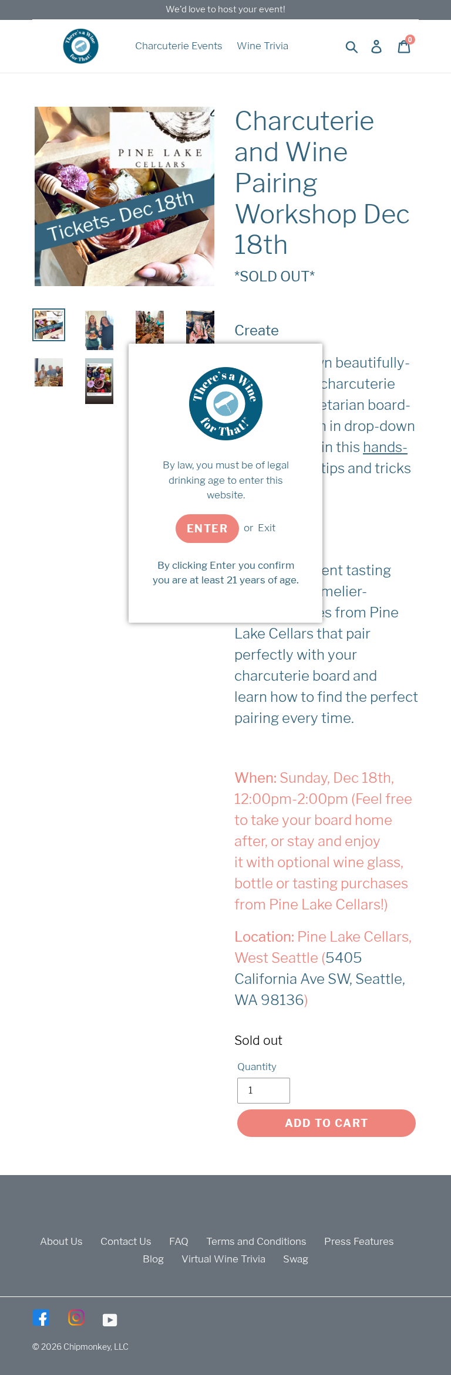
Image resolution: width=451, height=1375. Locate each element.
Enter (207, 528)
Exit (266, 528)
